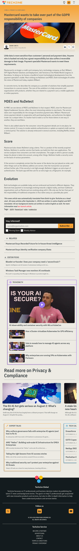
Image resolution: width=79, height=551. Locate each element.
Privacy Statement (39, 543)
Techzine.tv (18, 282)
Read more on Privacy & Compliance (27, 373)
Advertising (39, 533)
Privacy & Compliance (17, 10)
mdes (26, 209)
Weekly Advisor (29, 230)
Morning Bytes (14, 230)
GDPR (12, 209)
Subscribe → (66, 226)
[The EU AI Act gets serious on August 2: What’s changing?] (31, 393)
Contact (39, 538)
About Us (39, 536)
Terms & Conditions (39, 541)
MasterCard (19, 209)
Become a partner (39, 531)
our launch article (24, 206)
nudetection (33, 209)
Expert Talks (15, 426)
